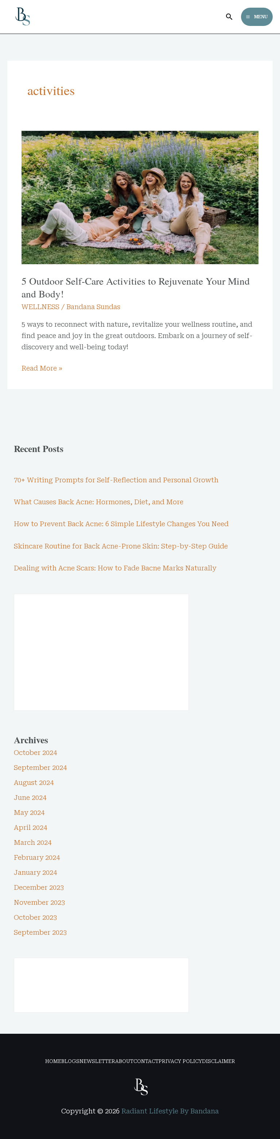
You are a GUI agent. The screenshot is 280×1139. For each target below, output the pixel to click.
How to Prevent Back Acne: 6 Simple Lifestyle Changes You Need (121, 524)
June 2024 (30, 797)
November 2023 (39, 902)
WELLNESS (40, 307)
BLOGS (70, 1061)
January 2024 (35, 872)
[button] (229, 16)
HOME (53, 1061)
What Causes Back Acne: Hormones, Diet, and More (98, 502)
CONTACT (146, 1061)
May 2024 (29, 812)
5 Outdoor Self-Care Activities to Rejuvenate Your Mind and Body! (136, 287)
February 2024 (37, 857)
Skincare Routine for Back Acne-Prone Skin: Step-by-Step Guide (121, 546)
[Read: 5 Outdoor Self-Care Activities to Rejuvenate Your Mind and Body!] (140, 197)
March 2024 (32, 842)
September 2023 (40, 932)
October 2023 (35, 917)
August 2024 (34, 782)
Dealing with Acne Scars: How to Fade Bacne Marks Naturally (115, 568)
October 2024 (35, 752)
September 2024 (40, 767)
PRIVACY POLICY (180, 1061)
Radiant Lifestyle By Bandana (170, 1111)
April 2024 (30, 827)
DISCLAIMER (218, 1061)
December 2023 (39, 887)
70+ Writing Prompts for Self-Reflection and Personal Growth (116, 480)
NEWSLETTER (97, 1061)
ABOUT (124, 1061)
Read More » (42, 367)
